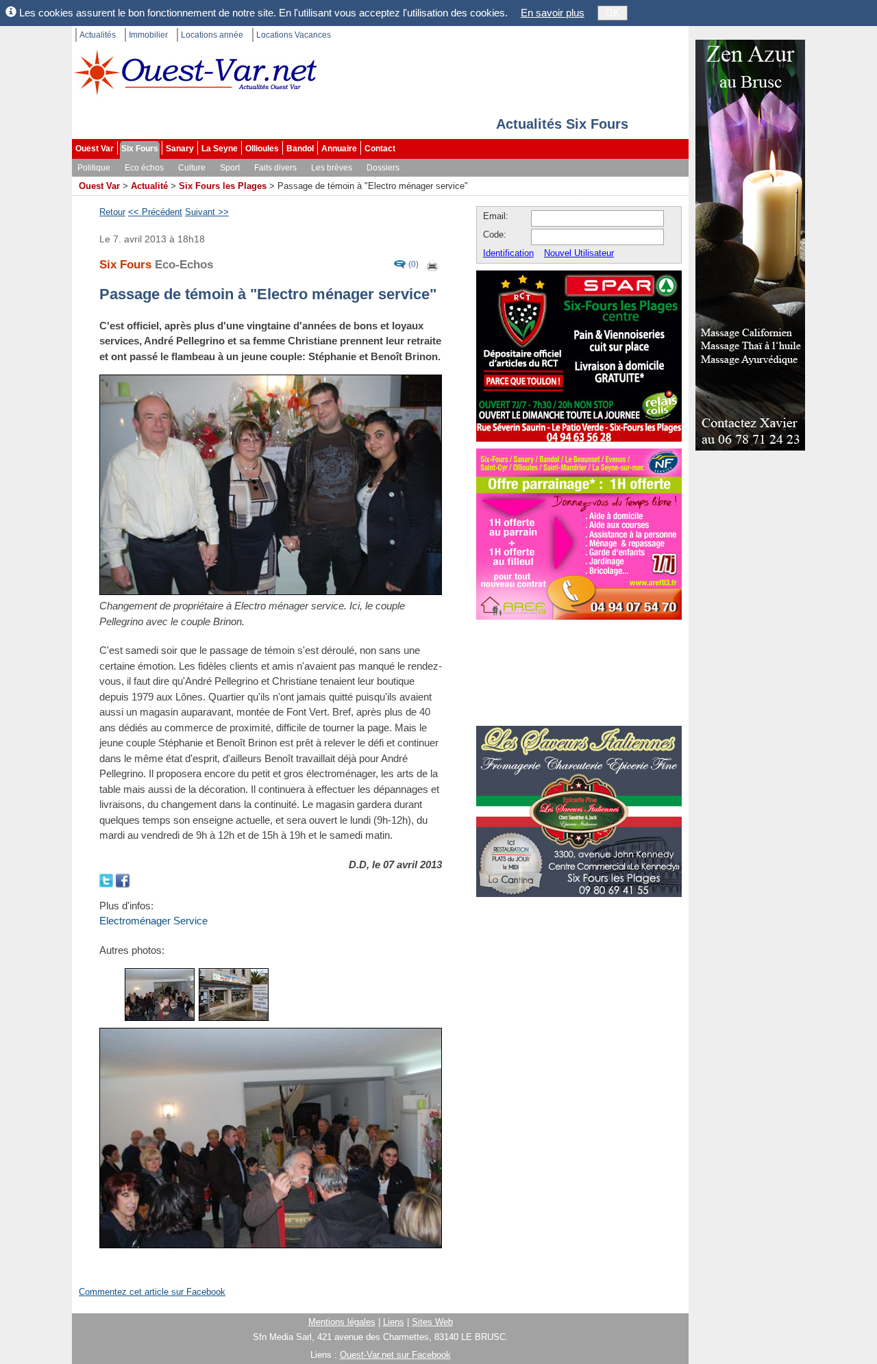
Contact (380, 148)
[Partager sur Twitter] (107, 879)
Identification (508, 253)
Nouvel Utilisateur (579, 253)
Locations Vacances (293, 35)
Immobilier (148, 35)
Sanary (180, 148)
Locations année (212, 35)
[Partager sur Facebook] (122, 879)
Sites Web (432, 1322)
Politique (93, 168)
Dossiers (383, 168)
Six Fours (139, 148)
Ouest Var (94, 148)
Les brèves (331, 168)
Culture (192, 168)
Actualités (97, 35)
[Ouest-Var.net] (195, 72)
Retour (112, 212)
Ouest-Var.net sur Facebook (395, 1355)
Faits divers (275, 168)
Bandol (300, 148)
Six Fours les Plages (223, 186)
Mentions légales (341, 1322)
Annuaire (339, 148)
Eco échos (144, 168)
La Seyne (219, 148)
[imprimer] (433, 264)
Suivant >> (207, 212)
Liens (393, 1322)
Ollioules (262, 148)
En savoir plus (552, 12)
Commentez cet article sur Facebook (152, 1292)
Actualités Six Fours (562, 124)
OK (612, 12)
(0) (413, 264)
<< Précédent (155, 212)
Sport (230, 168)
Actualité (149, 186)
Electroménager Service (153, 920)
